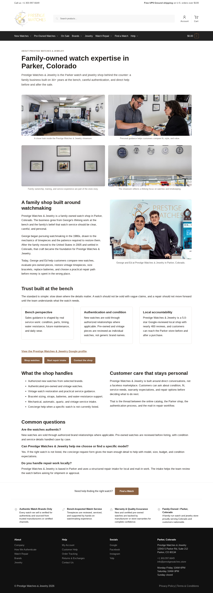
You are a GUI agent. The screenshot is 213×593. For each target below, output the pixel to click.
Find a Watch (127, 491)
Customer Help (70, 549)
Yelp (112, 558)
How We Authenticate (25, 549)
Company (19, 545)
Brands (18, 558)
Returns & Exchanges (73, 558)
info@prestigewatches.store (171, 561)
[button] (193, 36)
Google (113, 545)
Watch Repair (21, 553)
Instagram (115, 553)
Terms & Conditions (188, 586)
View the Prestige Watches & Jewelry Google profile (54, 351)
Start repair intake (56, 360)
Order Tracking (69, 553)
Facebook (115, 549)
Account (185, 21)
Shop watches (32, 360)
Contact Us (68, 562)
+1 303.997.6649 (166, 558)
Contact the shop (83, 360)
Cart (196, 21)
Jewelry (18, 562)
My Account (68, 545)
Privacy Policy (167, 586)
